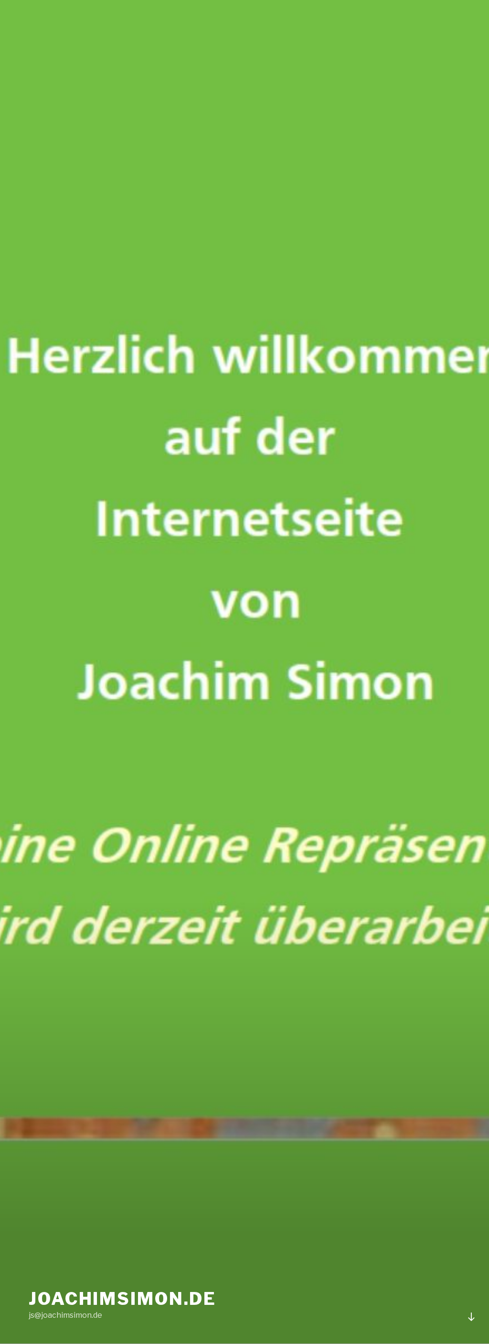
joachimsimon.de (122, 1298)
